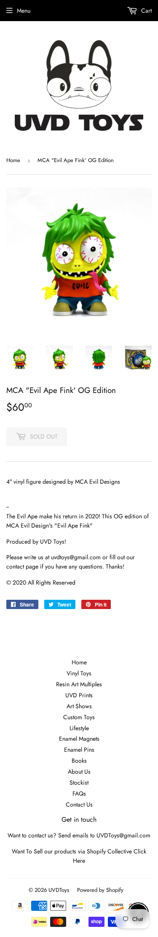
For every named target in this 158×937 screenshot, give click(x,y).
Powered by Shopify (100, 890)
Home (13, 160)
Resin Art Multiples (79, 684)
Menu (23, 10)
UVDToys (58, 890)
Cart (145, 10)
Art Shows (79, 706)
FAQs (79, 793)
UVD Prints (79, 695)
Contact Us (79, 804)
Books (79, 760)
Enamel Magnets (79, 738)
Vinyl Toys (79, 673)
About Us (79, 771)
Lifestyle (79, 728)
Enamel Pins (79, 749)
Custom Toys (79, 717)
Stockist (79, 782)
